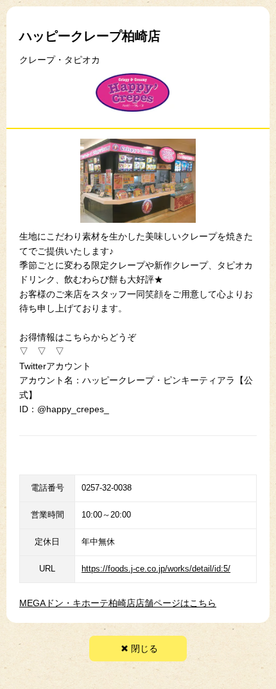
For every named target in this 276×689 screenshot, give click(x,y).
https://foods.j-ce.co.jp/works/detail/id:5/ (156, 568)
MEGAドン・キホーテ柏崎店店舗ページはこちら (117, 603)
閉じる (144, 648)
